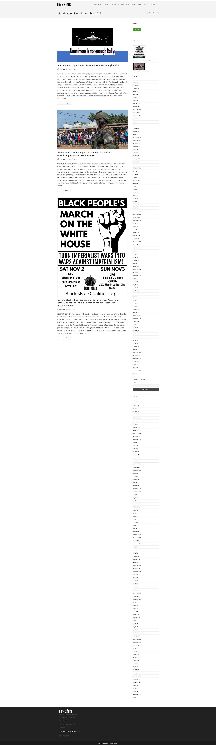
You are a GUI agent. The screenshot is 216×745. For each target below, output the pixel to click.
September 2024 (137, 116)
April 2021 (135, 199)
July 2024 (135, 119)
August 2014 (136, 361)
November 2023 (137, 140)
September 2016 (137, 318)
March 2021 (136, 202)
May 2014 (135, 367)
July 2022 (135, 171)
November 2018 (137, 269)
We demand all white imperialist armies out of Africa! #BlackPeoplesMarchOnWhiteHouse (84, 154)
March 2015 (136, 346)
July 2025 (135, 97)
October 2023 (136, 143)
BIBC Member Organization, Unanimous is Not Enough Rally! (88, 65)
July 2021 (135, 189)
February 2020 (136, 235)
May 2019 (135, 254)
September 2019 (137, 248)
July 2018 (135, 278)
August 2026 (136, 82)
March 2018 (136, 291)
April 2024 (135, 125)
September (156, 13)
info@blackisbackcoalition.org (69, 731)
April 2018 (135, 288)
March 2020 (136, 232)
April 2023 (135, 152)
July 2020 (135, 223)
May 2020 (135, 226)
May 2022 (135, 174)
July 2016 (135, 324)
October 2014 (136, 355)
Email (134, 382)
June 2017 (135, 300)
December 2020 (137, 211)
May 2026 (135, 85)
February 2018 (136, 294)
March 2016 (136, 331)
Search (135, 23)
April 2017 (135, 306)
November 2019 (137, 242)
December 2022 (137, 165)
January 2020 (136, 238)
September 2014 (137, 358)
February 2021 (136, 205)
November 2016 (137, 315)
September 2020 (137, 220)
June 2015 (135, 340)
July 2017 (135, 297)
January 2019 (136, 266)
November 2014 (137, 352)
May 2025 (135, 100)
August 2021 (136, 186)
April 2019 (135, 257)
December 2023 (137, 137)
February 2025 (136, 103)
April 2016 (135, 328)
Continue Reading (65, 103)
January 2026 (136, 91)
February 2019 (136, 263)
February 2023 (136, 159)
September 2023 (137, 146)
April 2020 (135, 229)
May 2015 (135, 343)
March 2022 (136, 177)
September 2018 (137, 275)
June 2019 (135, 251)
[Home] (146, 13)
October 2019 (136, 245)
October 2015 (136, 334)
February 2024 (136, 131)
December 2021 (137, 180)
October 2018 (136, 272)
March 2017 (136, 309)
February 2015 (136, 349)
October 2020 (136, 217)
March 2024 (136, 128)
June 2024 (135, 122)
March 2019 (136, 260)
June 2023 (135, 149)
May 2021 (135, 195)
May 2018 (135, 285)
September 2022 (137, 168)
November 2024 (137, 109)
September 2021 (137, 183)
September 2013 (137, 370)
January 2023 (136, 162)
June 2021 (135, 192)
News (75, 69)
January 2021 (136, 208)
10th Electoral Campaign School (141, 71)
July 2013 (135, 374)
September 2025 (137, 94)
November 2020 (137, 214)
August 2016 (136, 321)
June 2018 (135, 281)
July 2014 (135, 364)
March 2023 (136, 155)
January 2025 (136, 106)
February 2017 (136, 312)
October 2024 (136, 113)
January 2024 (136, 134)
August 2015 (136, 337)
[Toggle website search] (158, 4)
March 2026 (136, 88)
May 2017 (135, 303)
